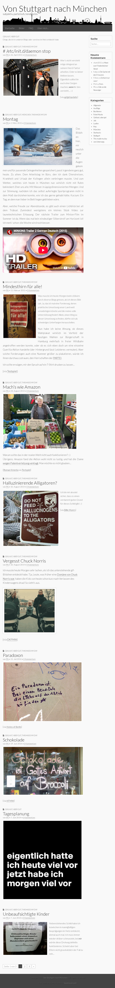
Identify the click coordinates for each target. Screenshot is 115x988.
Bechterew (97, 111)
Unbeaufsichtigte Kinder (26, 914)
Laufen (96, 123)
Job (94, 120)
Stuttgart (96, 136)
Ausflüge (96, 108)
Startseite (10, 28)
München (26, 115)
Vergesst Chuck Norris (24, 560)
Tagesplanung (16, 813)
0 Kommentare (31, 55)
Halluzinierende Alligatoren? (30, 483)
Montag (10, 119)
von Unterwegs (98, 142)
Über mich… (43, 28)
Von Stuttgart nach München (55, 8)
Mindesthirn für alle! (22, 286)
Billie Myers (69, 510)
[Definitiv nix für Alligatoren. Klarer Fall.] (31, 545)
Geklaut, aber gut (13, 47)
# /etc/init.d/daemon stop (27, 51)
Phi (7, 55)
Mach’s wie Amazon (21, 387)
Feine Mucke (98, 114)
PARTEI (57, 358)
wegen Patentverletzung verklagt (20, 463)
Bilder (22, 28)
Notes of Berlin (14, 726)
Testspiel (12, 371)
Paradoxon (13, 655)
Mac (95, 126)
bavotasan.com (70, 983)
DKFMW (12, 639)
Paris (101, 84)
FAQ (31, 28)
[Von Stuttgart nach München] (57, 17)
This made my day (29, 47)
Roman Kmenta (11, 470)
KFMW (10, 800)
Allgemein (97, 105)
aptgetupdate (70, 97)
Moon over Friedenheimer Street (100, 66)
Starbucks (97, 132)
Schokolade (13, 739)
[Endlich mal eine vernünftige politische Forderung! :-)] (19, 337)
